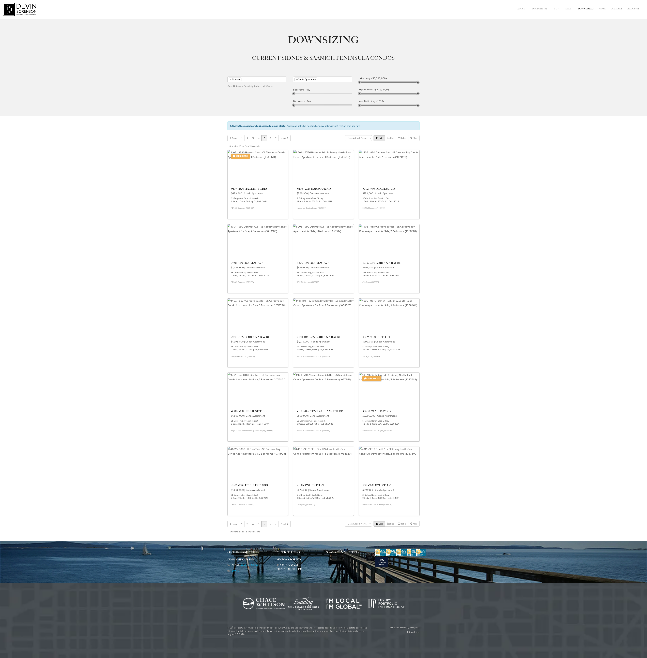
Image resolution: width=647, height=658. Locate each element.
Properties (540, 8)
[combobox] (256, 79)
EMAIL (235, 570)
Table (403, 138)
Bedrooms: (299, 89)
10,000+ (384, 89)
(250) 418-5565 (250, 565)
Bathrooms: (299, 101)
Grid (380, 138)
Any (368, 78)
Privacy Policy (413, 632)
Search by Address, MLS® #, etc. (259, 86)
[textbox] (247, 79)
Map (414, 138)
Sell (568, 8)
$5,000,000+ (379, 78)
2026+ (380, 101)
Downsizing (586, 8)
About (521, 8)
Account (633, 8)
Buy (556, 8)
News (602, 8)
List (392, 138)
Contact (616, 8)
